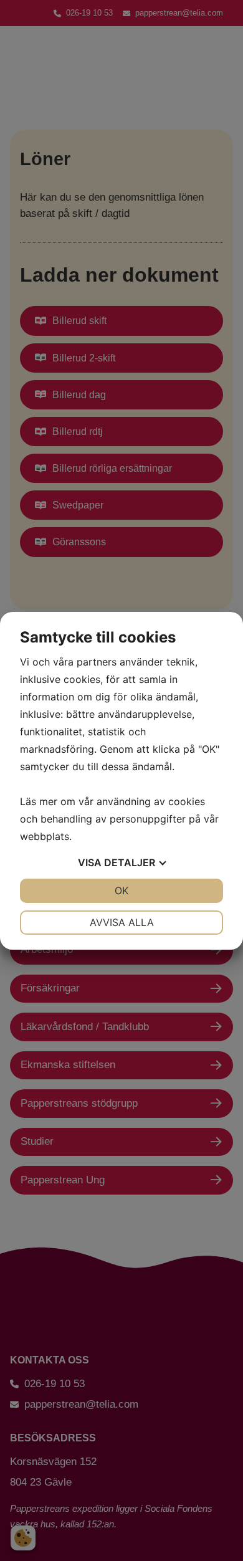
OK (121, 890)
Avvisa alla (122, 922)
